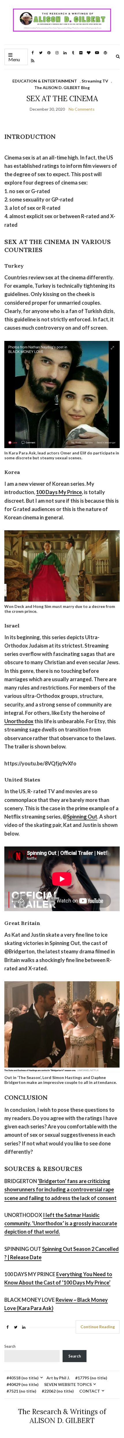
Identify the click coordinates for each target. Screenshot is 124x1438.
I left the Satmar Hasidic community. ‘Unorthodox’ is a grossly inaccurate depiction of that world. (60, 1223)
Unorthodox (18, 721)
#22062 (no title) (58, 1391)
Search (10, 1346)
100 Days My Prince (59, 492)
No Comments (82, 109)
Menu (14, 59)
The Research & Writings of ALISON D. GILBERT (62, 1416)
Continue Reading (97, 1326)
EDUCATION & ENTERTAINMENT (44, 80)
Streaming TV (95, 80)
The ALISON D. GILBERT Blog (62, 87)
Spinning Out (82, 816)
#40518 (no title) (23, 1377)
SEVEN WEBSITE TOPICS (68, 1384)
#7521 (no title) (21, 1391)
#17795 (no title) (91, 1377)
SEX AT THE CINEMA (62, 98)
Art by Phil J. (58, 1377)
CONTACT (89, 1391)
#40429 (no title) (23, 1384)
